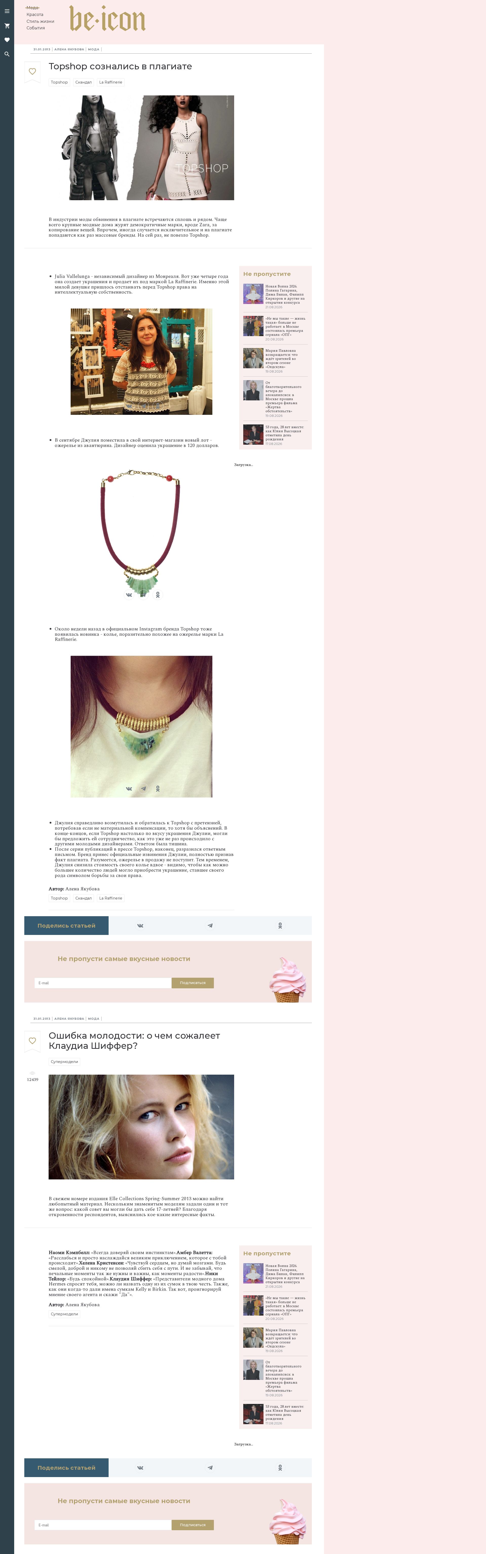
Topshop (59, 82)
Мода (32, 7)
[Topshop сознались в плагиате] (32, 72)
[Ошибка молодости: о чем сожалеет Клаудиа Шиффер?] (32, 1042)
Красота (35, 14)
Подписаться (193, 982)
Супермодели (64, 1061)
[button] (7, 11)
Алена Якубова (69, 49)
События (36, 28)
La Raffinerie (110, 82)
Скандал (83, 82)
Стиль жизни (40, 21)
